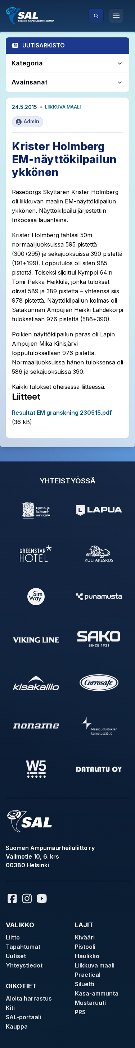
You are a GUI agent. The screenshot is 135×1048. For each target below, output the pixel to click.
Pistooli (85, 946)
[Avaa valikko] (116, 16)
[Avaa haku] (96, 16)
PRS (80, 1012)
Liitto (13, 937)
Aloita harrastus (29, 998)
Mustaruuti (90, 1002)
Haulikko (87, 956)
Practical (87, 974)
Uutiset (16, 956)
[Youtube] (42, 898)
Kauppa (17, 1026)
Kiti (10, 1007)
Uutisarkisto (43, 45)
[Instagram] (27, 898)
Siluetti (84, 984)
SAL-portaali (23, 1017)
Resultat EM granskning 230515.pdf (62, 412)
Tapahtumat (23, 946)
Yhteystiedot (24, 965)
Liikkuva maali (63, 107)
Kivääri (85, 937)
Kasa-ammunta (96, 993)
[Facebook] (12, 898)
